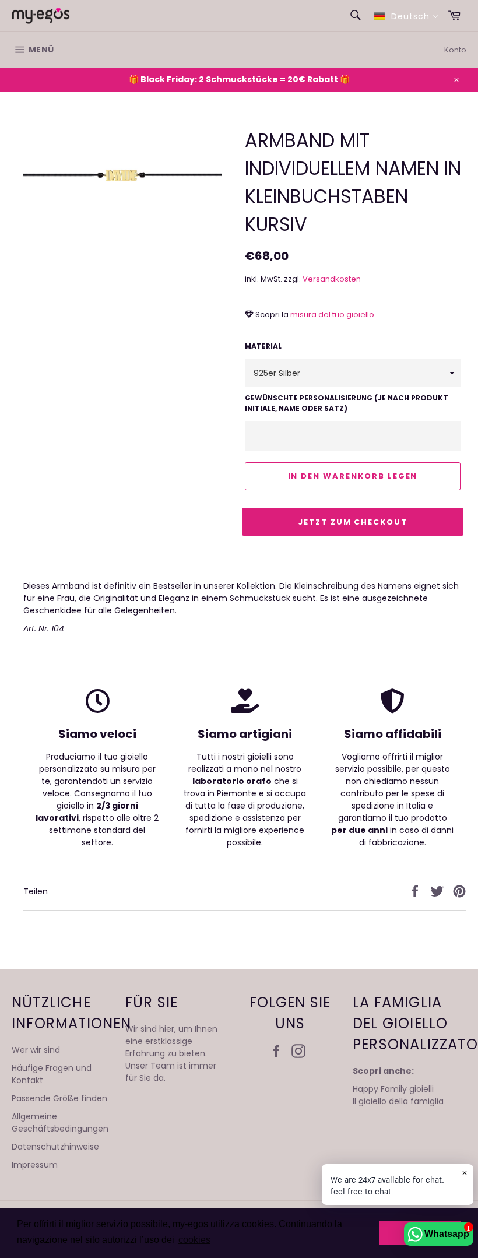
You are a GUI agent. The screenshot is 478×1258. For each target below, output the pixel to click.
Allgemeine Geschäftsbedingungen (60, 1122)
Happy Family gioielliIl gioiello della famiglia (398, 1095)
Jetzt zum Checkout (352, 522)
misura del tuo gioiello (331, 314)
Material (263, 346)
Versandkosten (332, 278)
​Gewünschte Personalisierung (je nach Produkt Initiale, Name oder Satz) (346, 403)
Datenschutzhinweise (55, 1146)
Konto (455, 49)
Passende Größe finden (59, 1098)
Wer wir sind (36, 1050)
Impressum (35, 1165)
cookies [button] (194, 1240)
